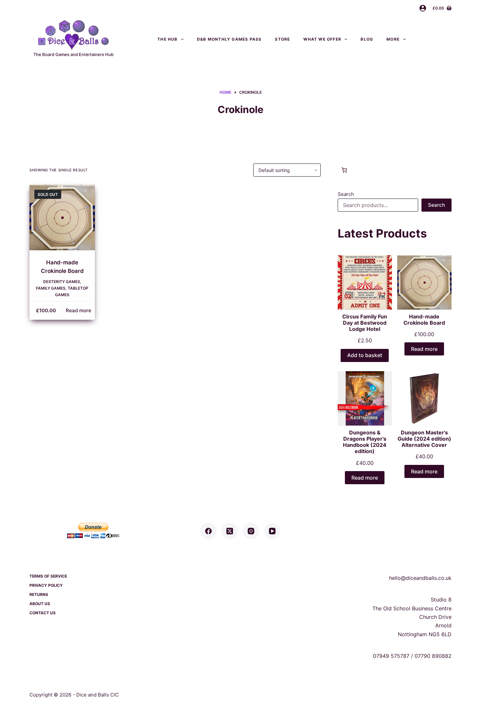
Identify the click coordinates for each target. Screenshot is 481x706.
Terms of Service (48, 576)
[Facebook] (208, 531)
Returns (38, 594)
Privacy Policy (46, 585)
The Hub (167, 39)
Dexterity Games (61, 281)
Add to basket (364, 355)
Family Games (50, 288)
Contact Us (435, 39)
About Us (39, 603)
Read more (78, 310)
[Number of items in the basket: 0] (344, 170)
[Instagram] (251, 531)
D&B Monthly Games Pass (229, 39)
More (393, 39)
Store (282, 39)
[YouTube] (272, 531)
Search (346, 194)
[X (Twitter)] (230, 531)
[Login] (422, 8)
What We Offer (322, 39)
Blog (367, 39)
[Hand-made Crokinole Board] (62, 217)
